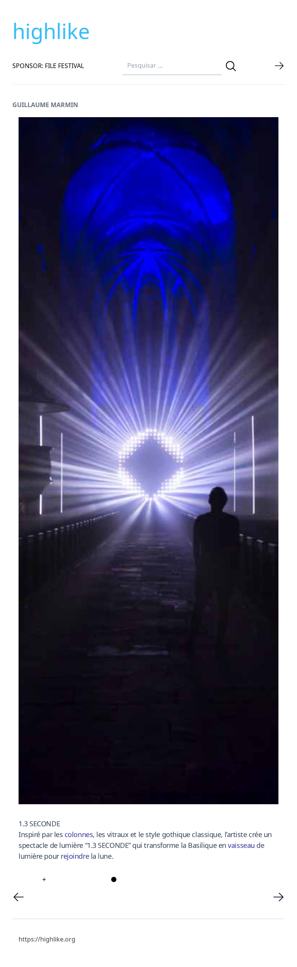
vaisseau (241, 845)
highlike (51, 31)
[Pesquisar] (231, 66)
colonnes (79, 834)
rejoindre (75, 856)
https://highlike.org (47, 939)
